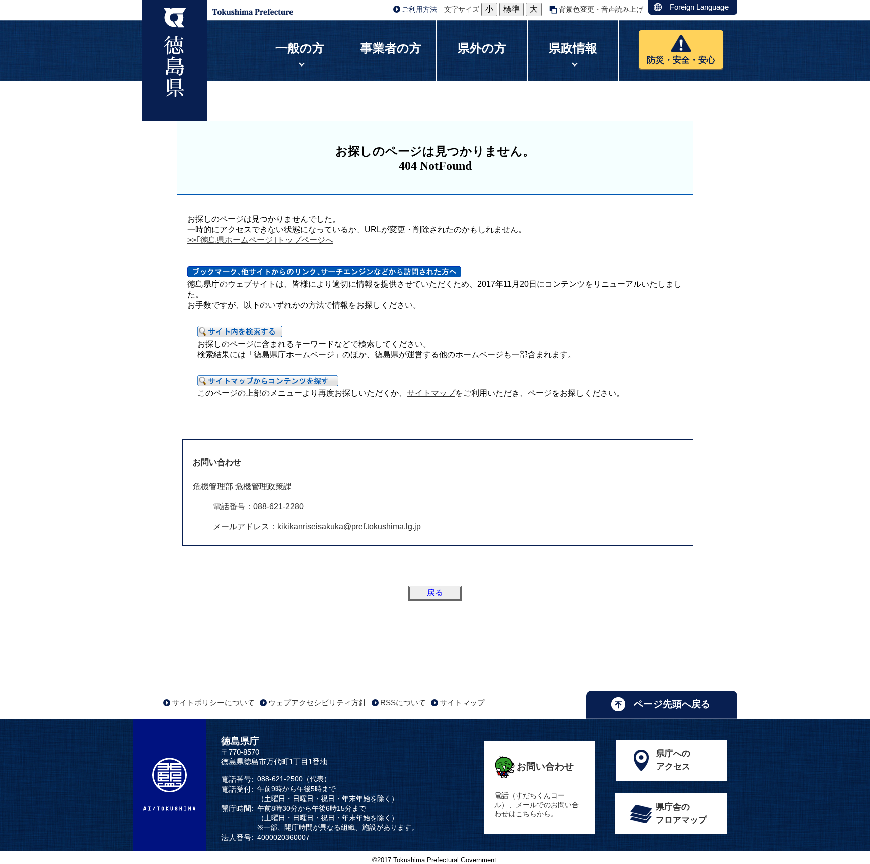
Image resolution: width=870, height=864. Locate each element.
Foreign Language (699, 7)
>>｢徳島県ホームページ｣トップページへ (260, 240)
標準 (511, 9)
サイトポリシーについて (213, 702)
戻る (435, 592)
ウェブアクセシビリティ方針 (317, 702)
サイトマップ (431, 393)
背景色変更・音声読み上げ (601, 9)
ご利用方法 (419, 9)
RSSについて (403, 702)
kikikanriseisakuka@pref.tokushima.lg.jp (349, 526)
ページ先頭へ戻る (672, 704)
